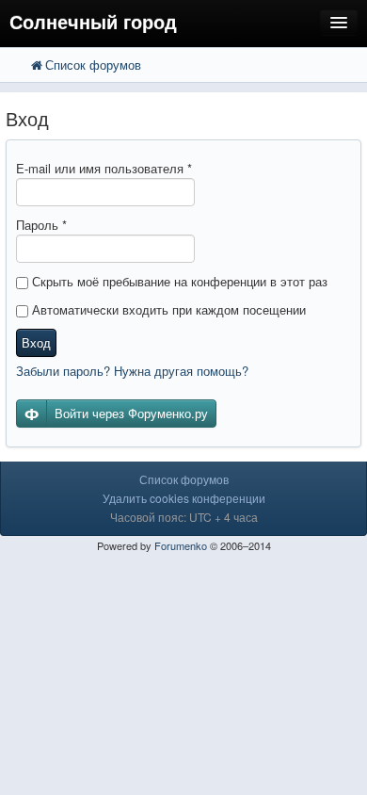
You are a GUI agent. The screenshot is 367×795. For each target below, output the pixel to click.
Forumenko (180, 545)
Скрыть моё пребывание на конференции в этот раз (177, 281)
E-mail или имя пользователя (104, 168)
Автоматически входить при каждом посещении (167, 309)
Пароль (41, 225)
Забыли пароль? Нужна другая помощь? (132, 371)
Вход (36, 342)
